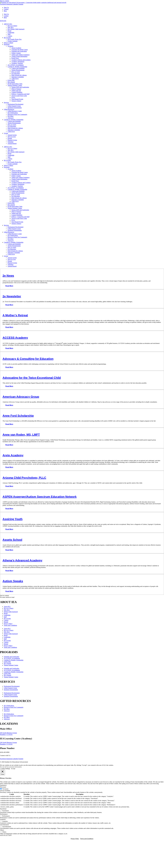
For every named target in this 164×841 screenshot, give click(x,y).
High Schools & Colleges (19, 75)
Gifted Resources (9, 109)
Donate (10, 138)
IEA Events (7, 37)
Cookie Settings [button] (5, 768)
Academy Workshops (17, 61)
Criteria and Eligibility (18, 68)
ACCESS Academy (15, 337)
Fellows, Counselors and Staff (20, 94)
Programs (6, 44)
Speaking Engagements (15, 107)
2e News (8, 275)
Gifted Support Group (14, 106)
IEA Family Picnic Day (15, 39)
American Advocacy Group (21, 396)
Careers (10, 36)
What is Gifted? (8, 43)
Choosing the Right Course (19, 49)
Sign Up (6, 7)
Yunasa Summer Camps (15, 85)
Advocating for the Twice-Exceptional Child (32, 377)
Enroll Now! (15, 58)
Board (9, 31)
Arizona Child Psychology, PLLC (24, 477)
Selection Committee (17, 77)
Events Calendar (12, 41)
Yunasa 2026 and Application (20, 87)
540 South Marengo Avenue (8, 742)
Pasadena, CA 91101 (6, 734)
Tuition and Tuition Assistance (20, 54)
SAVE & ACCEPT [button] (6, 835)
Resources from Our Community (17, 114)
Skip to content (4, 1)
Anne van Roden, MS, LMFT (21, 434)
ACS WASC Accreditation (16, 65)
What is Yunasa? (16, 89)
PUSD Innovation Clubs (15, 84)
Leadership (11, 32)
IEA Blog (10, 116)
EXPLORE (11, 80)
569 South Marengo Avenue (8, 733)
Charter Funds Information (19, 56)
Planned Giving (12, 140)
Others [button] (2, 830)
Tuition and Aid (16, 90)
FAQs (13, 97)
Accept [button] (13, 768)
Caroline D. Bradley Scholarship (17, 66)
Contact (6, 9)
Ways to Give (12, 136)
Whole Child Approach (11, 611)
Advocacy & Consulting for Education (28, 358)
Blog (5, 11)
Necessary (5, 789)
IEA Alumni (11, 82)
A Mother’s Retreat (15, 315)
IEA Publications (13, 113)
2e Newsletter (12, 296)
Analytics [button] (3, 819)
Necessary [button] (3, 787)
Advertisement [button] (4, 825)
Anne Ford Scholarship (18, 415)
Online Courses (16, 53)
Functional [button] (3, 809)
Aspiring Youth (12, 519)
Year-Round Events (17, 99)
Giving (6, 133)
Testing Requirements (17, 70)
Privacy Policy (8, 623)
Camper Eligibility (16, 92)
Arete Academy (13, 455)
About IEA (7, 606)
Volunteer (10, 142)
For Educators (15, 73)
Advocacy (11, 118)
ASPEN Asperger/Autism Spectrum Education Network (40, 496)
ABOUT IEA (8, 24)
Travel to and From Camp (19, 95)
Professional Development (15, 104)
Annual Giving (12, 135)
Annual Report (12, 143)
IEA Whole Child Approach (16, 29)
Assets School (12, 539)
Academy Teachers (17, 63)
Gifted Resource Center (15, 111)
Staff (9, 34)
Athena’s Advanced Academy (22, 560)
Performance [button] (4, 814)
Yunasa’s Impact (16, 101)
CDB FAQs (15, 78)
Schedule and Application (19, 51)
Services (6, 102)
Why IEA (10, 27)
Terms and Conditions (10, 625)
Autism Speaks (13, 581)
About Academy (16, 48)
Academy (10, 46)
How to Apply (15, 72)
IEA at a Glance (12, 25)
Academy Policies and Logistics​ (21, 60)
